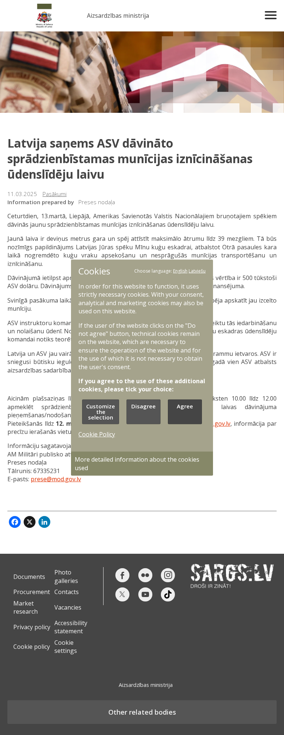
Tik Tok (168, 594)
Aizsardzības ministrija (118, 16)
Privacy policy (31, 627)
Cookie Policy (96, 434)
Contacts (66, 592)
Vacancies (67, 607)
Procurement (31, 592)
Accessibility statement (70, 627)
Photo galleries (66, 576)
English (180, 270)
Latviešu (197, 270)
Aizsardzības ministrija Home (44, 16)
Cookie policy (31, 647)
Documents (29, 577)
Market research (25, 607)
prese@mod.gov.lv (56, 479)
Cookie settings (65, 646)
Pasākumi (55, 194)
